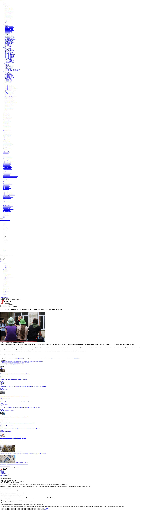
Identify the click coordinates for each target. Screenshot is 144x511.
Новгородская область (9, 42)
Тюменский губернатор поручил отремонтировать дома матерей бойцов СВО (17, 362)
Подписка (7, 280)
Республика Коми (8, 45)
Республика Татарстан (9, 57)
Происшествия (5, 270)
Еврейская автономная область (11, 95)
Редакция (2, 472)
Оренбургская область (9, 51)
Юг (3, 24)
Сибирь (4, 71)
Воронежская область (9, 10)
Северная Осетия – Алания (10, 90)
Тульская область (8, 22)
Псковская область (8, 43)
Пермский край (8, 53)
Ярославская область (9, 23)
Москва (4, 3)
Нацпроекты (5, 271)
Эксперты (5, 273)
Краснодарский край (9, 28)
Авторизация (3, 473)
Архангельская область (9, 36)
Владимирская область (9, 9)
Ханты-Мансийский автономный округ (12, 69)
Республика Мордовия (9, 56)
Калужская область (8, 12)
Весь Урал (7, 64)
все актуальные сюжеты (5, 466)
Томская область (8, 82)
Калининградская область (10, 37)
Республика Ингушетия (9, 86)
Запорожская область (9, 107)
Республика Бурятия (9, 104)
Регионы (2, 0)
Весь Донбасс (7, 106)
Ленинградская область (9, 40)
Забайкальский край (9, 103)
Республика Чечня (8, 89)
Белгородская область (9, 7)
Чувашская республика (9, 62)
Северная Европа (8, 431)
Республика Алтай (8, 79)
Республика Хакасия (9, 81)
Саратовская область (9, 59)
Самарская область (8, 58)
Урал (4, 63)
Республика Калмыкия (9, 30)
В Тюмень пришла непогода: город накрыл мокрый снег (13, 363)
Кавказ (4, 83)
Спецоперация (18, 451)
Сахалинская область (9, 100)
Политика (5, 263)
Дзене (14, 364)
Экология (4, 272)
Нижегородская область (9, 50)
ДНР (6, 110)
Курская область (8, 14)
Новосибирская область (9, 77)
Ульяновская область (9, 61)
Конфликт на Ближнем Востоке (22, 462)
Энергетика (7, 266)
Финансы (7, 268)
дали (10, 350)
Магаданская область (9, 97)
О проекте (2, 470)
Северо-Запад (5, 34)
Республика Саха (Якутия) (10, 99)
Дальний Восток (6, 92)
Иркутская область (8, 74)
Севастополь (7, 33)
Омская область (8, 78)
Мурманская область (9, 41)
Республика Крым (8, 32)
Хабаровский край (8, 101)
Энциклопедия (8, 274)
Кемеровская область (9, 75)
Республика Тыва (8, 80)
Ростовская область (8, 31)
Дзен (51, 358)
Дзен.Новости (20, 358)
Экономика (7, 265)
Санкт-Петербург (8, 46)
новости (2, 260)
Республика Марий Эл (9, 55)
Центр (4, 4)
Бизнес (4, 264)
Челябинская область (9, 66)
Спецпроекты (5, 279)
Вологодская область (9, 38)
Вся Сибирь (7, 72)
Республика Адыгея (9, 29)
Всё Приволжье (8, 48)
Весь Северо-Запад (8, 35)
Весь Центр (7, 5)
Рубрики (2, 261)
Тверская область (8, 21)
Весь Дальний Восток (9, 93)
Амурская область (8, 94)
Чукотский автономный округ (11, 102)
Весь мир (4, 2)
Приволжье (5, 47)
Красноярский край (8, 76)
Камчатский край (8, 96)
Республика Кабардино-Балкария (11, 87)
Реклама (4, 249)
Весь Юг (6, 25)
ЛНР (6, 109)
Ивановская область (9, 11)
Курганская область (8, 67)
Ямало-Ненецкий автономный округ (12, 70)
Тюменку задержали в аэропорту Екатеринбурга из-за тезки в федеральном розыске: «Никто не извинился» (23, 361)
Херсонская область (9, 108)
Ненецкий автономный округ (10, 39)
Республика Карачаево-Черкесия (11, 88)
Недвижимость (8, 267)
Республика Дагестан (9, 85)
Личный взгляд (8, 277)
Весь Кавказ (7, 84)
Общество (5, 269)
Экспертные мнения (9, 276)
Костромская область (9, 13)
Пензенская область (9, 52)
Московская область (9, 6)
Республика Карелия (9, 44)
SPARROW (46, 508)
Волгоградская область (9, 27)
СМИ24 (45, 509)
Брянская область (8, 8)
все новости (2, 443)
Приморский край (8, 98)
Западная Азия (7, 398)
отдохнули (29, 352)
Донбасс (4, 105)
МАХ (16, 358)
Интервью (7, 278)
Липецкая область (8, 15)
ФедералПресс (76, 358)
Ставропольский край (9, 91)
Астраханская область (9, 26)
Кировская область (8, 49)
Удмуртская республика (9, 60)
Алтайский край (8, 73)
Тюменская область (8, 68)
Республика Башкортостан (10, 54)
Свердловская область (9, 65)
